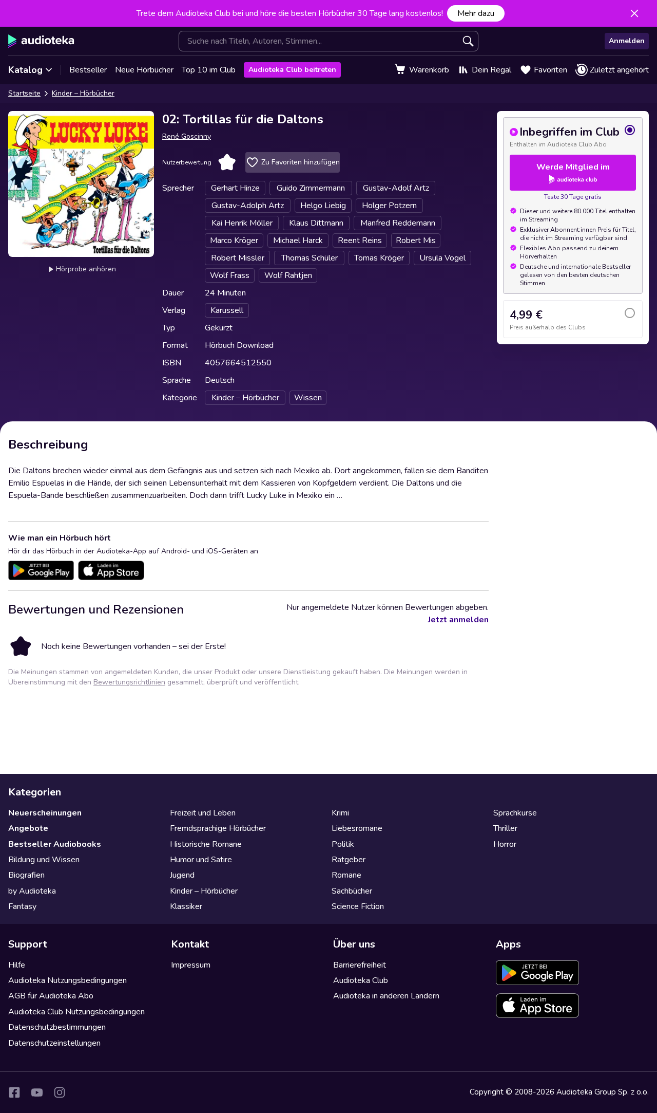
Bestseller (88, 70)
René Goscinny (186, 136)
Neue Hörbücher (144, 70)
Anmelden (627, 41)
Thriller (505, 828)
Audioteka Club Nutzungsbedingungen (76, 1011)
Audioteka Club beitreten (292, 70)
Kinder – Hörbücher (83, 93)
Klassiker (186, 906)
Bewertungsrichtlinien (129, 682)
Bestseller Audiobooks (54, 844)
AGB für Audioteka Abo (50, 995)
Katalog (25, 70)
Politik (343, 844)
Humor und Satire (201, 859)
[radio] (573, 136)
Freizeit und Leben (203, 813)
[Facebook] (14, 1092)
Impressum (190, 965)
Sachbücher (352, 891)
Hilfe (16, 965)
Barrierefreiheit (359, 965)
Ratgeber (348, 859)
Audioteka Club (360, 980)
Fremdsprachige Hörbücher (218, 828)
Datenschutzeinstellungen (54, 1043)
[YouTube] (37, 1092)
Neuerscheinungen (45, 813)
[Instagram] (59, 1092)
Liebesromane (357, 828)
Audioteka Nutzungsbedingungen (67, 980)
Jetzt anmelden (458, 619)
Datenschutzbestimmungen (57, 1027)
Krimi (340, 813)
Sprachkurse (515, 813)
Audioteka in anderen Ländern (386, 995)
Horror (504, 844)
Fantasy (22, 906)
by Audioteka (32, 891)
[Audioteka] (41, 41)
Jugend (182, 875)
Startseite (24, 93)
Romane (346, 875)
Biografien (26, 875)
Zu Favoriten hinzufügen (300, 162)
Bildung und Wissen (44, 859)
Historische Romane (206, 844)
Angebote (28, 828)
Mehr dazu (475, 13)
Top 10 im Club (209, 70)
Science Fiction (358, 906)
